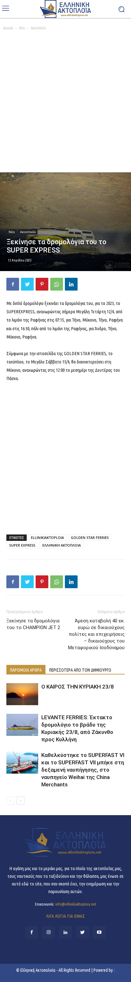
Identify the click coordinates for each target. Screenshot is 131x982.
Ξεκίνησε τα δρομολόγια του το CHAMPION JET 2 (33, 624)
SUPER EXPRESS (22, 545)
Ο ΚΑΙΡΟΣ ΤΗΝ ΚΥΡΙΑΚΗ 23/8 (77, 686)
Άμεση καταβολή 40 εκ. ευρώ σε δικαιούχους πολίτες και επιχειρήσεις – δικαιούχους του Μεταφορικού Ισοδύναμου (96, 634)
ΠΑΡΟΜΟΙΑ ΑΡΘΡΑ (26, 670)
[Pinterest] (42, 284)
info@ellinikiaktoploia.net (75, 904)
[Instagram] (48, 932)
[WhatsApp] (56, 284)
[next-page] (20, 801)
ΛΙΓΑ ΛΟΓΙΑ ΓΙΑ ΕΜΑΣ (65, 916)
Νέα (22, 28)
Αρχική (8, 28)
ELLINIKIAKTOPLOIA (47, 537)
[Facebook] (12, 284)
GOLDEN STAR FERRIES (90, 537)
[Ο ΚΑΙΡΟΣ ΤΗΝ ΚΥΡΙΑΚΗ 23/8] (22, 694)
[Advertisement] (65, 103)
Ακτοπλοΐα (38, 28)
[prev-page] (10, 801)
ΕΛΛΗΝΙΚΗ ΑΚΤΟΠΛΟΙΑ (61, 545)
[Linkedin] (71, 284)
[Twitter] (27, 284)
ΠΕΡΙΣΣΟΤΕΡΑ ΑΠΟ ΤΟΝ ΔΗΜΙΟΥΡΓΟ (80, 670)
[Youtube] (99, 932)
